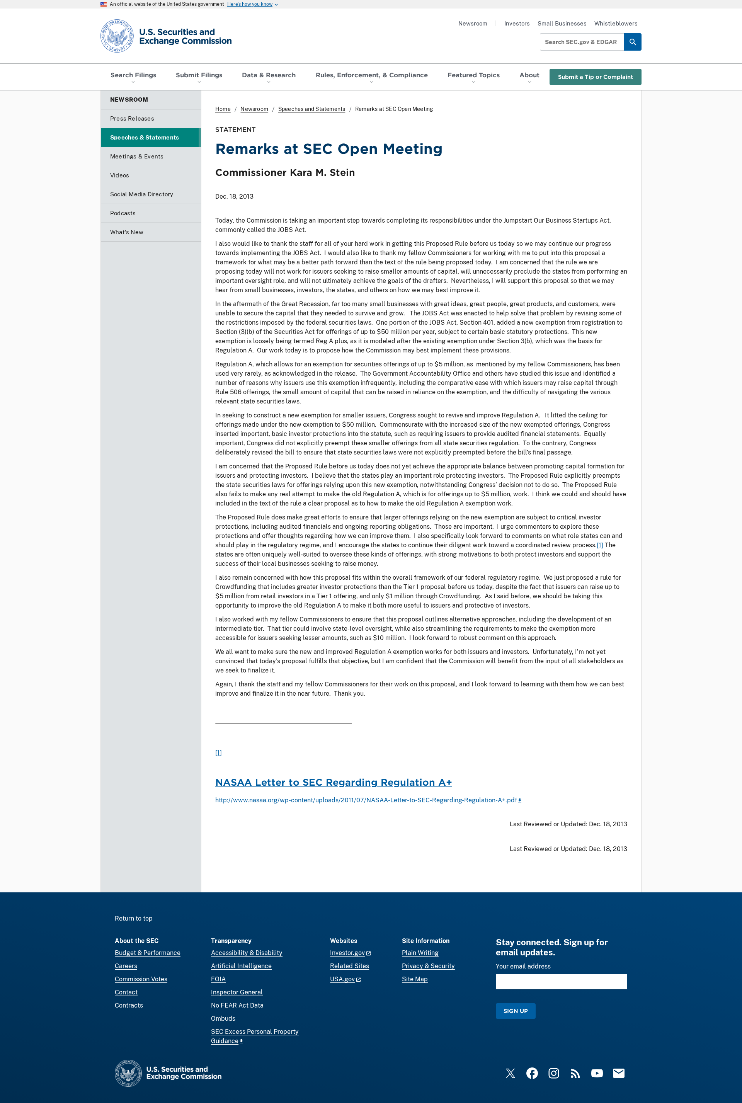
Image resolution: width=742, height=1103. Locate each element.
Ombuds (223, 1018)
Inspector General (237, 992)
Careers (126, 966)
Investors (517, 23)
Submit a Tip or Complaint (595, 76)
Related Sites (349, 966)
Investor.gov (347, 953)
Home (223, 109)
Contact (126, 992)
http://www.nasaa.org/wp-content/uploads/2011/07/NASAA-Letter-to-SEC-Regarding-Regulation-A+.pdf (366, 800)
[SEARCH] (633, 42)
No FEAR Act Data (237, 1005)
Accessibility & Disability (247, 953)
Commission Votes (141, 979)
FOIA (218, 979)
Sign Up (516, 1011)
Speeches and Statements (311, 109)
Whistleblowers (616, 23)
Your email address (523, 966)
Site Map (415, 979)
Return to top (134, 918)
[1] (600, 545)
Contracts (129, 1005)
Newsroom (472, 23)
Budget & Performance (147, 953)
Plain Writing (420, 953)
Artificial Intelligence (241, 966)
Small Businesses (562, 23)
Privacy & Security (428, 966)
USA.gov (342, 979)
